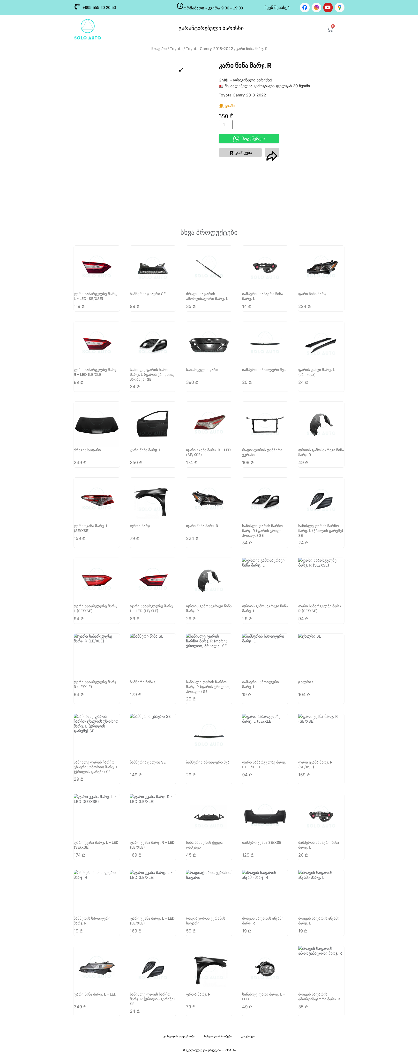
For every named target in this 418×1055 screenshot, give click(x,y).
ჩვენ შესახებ (277, 7)
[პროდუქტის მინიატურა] (181, 69)
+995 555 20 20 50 (99, 7)
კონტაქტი (247, 1036)
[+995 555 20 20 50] (77, 6)
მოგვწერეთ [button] (253, 138)
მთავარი (159, 48)
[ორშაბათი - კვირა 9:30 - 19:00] (180, 5)
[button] (240, 152)
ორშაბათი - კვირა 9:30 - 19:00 (213, 8)
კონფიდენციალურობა (179, 1036)
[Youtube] (328, 7)
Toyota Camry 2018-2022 (209, 48)
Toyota (176, 48)
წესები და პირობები (217, 1036)
